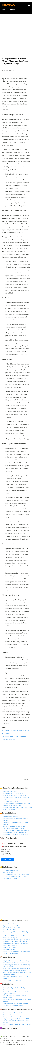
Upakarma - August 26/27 (10, 926)
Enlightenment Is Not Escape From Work (15, 1017)
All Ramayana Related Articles (12, 980)
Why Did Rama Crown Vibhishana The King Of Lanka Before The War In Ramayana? (16, 962)
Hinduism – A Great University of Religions (16, 834)
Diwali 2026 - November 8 (10, 946)
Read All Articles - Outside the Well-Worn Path (17, 1025)
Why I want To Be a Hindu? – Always (14, 828)
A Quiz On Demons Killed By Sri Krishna (15, 876)
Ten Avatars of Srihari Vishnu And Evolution (16, 830)
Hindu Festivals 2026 (9, 949)
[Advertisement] (16, 32)
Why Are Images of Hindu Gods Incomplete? (16, 1019)
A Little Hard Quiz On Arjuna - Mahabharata (16, 875)
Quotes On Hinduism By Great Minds (14, 826)
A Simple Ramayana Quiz (10, 871)
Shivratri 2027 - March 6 (10, 947)
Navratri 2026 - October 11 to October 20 (15, 942)
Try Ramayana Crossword (10, 878)
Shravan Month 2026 (9, 809)
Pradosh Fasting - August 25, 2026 (13, 793)
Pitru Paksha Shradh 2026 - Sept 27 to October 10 (17, 940)
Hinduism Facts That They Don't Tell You (15, 832)
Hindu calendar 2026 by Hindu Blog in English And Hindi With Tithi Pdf (16, 952)
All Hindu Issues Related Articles (13, 1005)
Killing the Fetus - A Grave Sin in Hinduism (15, 1003)
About (3, 9)
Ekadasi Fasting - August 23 (11, 791)
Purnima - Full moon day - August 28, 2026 (15, 795)
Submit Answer (7, 859)
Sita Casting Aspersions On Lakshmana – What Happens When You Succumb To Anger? (16, 970)
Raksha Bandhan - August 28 (11, 928)
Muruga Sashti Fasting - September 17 (14, 805)
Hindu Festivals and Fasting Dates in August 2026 (17, 807)
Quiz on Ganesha (8, 873)
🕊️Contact (12, 9)
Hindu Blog (8, 5)
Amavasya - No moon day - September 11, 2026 (16, 803)
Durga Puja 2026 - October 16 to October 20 (15, 944)
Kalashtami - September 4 (10, 801)
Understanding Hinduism (10, 817)
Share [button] (26, 779)
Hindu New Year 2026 (9, 930)
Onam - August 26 (8, 924)
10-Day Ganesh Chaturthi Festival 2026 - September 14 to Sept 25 (15, 937)
